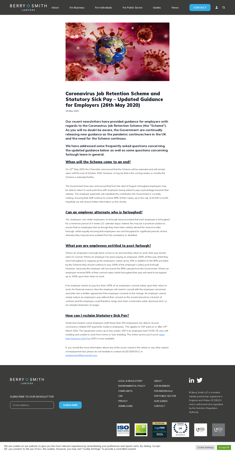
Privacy (123, 401)
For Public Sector (132, 7)
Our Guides (161, 401)
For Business (77, 7)
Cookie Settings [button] (205, 447)
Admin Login (125, 406)
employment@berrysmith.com (81, 355)
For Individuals (103, 7)
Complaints (125, 391)
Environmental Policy (131, 385)
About (55, 7)
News (175, 7)
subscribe (70, 405)
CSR (120, 395)
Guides (157, 7)
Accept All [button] (224, 447)
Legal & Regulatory (130, 380)
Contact (200, 7)
